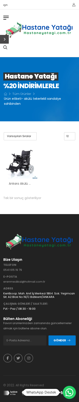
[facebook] (7, 358)
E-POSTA (10, 276)
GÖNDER (60, 340)
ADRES (8, 288)
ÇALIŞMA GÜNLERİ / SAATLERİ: (25, 304)
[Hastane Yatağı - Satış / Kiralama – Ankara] (39, 29)
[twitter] (18, 358)
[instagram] (28, 358)
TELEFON (9, 265)
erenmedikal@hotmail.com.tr (24, 282)
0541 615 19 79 (12, 270)
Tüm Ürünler (21, 94)
